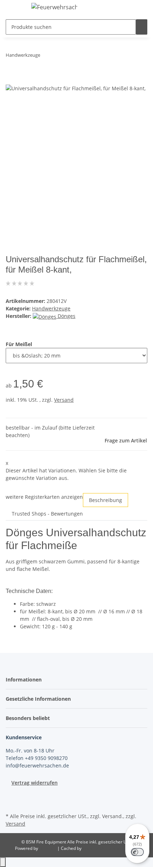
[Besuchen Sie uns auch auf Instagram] (11, 803)
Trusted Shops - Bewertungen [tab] (47, 513)
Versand (64, 399)
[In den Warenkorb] (11, 80)
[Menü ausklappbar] (14, 8)
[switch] (137, 852)
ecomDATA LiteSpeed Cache (110, 848)
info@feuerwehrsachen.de (37, 765)
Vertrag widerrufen (34, 782)
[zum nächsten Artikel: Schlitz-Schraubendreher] (58, 56)
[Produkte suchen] (141, 27)
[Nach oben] (3, 862)
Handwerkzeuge (51, 308)
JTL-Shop (48, 848)
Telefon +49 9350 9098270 (37, 758)
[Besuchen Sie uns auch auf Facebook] (11, 794)
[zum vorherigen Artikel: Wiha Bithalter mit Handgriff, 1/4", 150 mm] (46, 56)
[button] (26, 679)
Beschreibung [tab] (105, 500)
